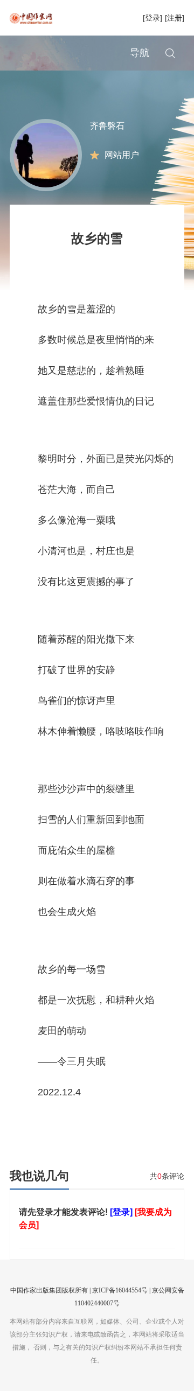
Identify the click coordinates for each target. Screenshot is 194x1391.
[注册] (174, 17)
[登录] (152, 17)
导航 (139, 52)
